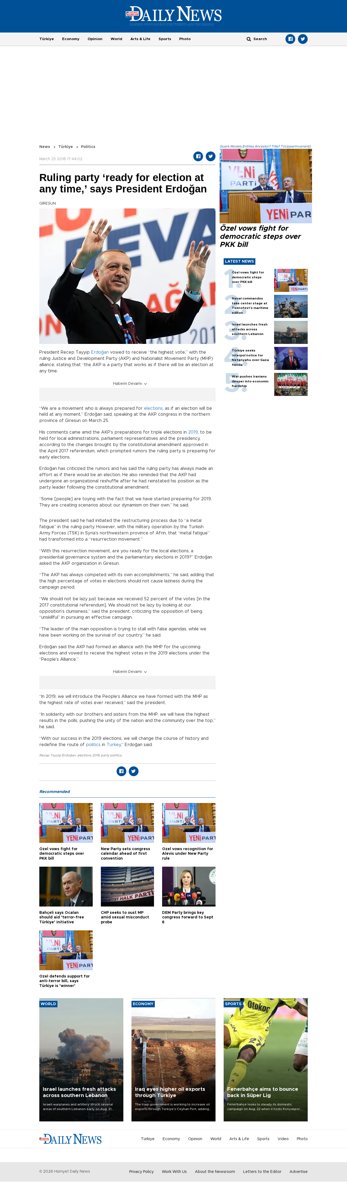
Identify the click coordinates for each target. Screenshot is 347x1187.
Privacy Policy (141, 1172)
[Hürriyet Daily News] (174, 16)
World (116, 39)
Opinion (95, 39)
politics (93, 745)
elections (153, 408)
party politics (111, 755)
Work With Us (174, 1172)
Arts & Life (140, 39)
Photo (185, 39)
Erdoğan (100, 352)
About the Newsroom (215, 1172)
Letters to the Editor (262, 1172)
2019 (193, 432)
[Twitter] (303, 39)
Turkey (114, 745)
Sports (165, 39)
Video (283, 1139)
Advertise (299, 1172)
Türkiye (46, 39)
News (44, 147)
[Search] (249, 39)
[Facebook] (290, 39)
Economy (70, 39)
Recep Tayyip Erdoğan (57, 755)
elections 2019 (88, 755)
